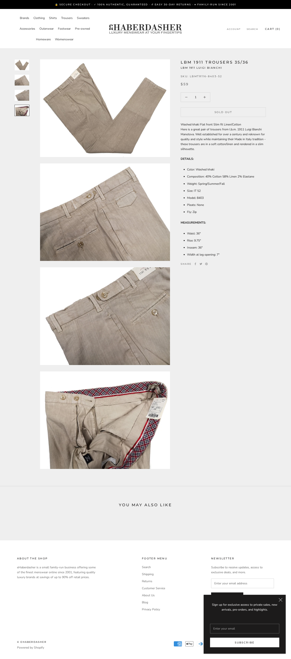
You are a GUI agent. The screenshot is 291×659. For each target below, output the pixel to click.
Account (234, 29)
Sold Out (223, 112)
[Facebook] (195, 264)
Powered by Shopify (30, 648)
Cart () (272, 29)
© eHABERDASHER (31, 641)
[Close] (280, 600)
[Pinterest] (206, 264)
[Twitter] (201, 264)
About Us (148, 595)
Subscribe (245, 642)
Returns (147, 581)
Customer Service (153, 588)
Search (252, 29)
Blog (145, 602)
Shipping (148, 574)
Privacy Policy (151, 609)
